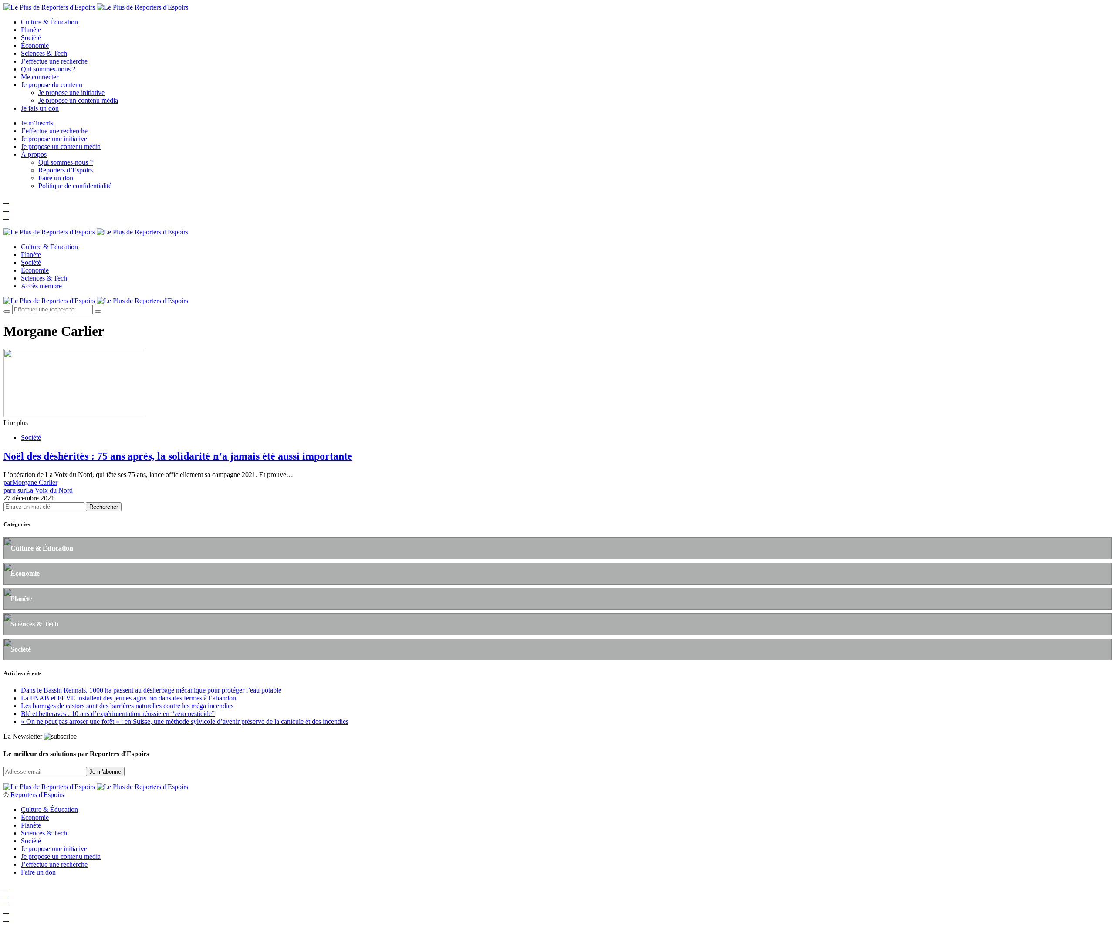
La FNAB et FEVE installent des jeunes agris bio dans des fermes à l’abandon (128, 698)
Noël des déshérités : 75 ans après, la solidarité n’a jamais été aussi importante (177, 456)
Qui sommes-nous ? (48, 69)
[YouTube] (6, 216)
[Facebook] (6, 200)
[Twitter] (6, 208)
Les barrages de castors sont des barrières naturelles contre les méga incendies (127, 706)
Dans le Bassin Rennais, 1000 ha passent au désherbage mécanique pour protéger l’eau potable (151, 690)
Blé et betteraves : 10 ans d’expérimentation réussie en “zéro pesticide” (118, 713)
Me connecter (39, 77)
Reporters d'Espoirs (37, 794)
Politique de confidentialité (75, 185)
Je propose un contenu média (78, 100)
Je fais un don (40, 108)
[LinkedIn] (6, 224)
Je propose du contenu (51, 84)
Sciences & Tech (44, 53)
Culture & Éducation (49, 22)
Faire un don (55, 178)
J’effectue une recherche (54, 61)
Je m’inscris (37, 123)
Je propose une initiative (71, 92)
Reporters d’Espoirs (65, 170)
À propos (34, 154)
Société (31, 37)
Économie (35, 45)
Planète (31, 30)
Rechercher (103, 507)
